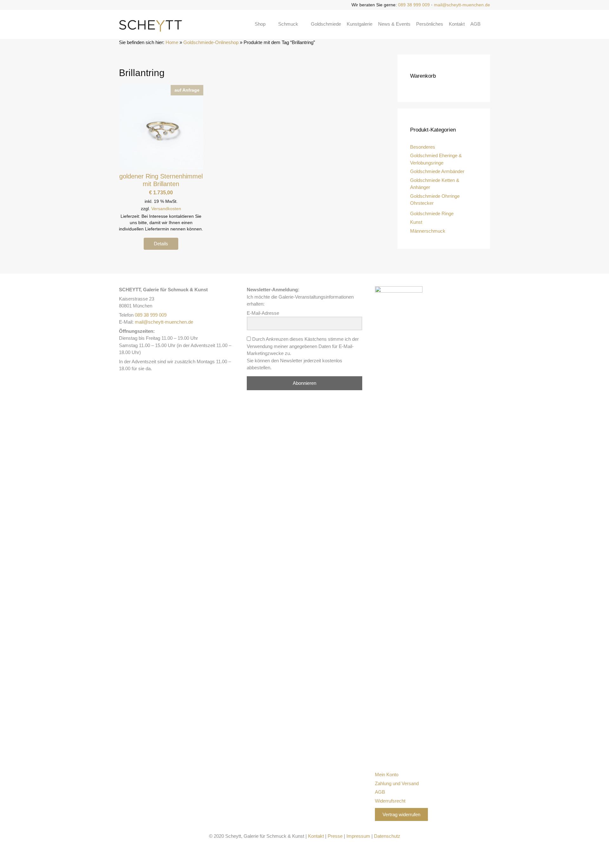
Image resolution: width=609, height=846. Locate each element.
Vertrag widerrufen (401, 814)
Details (161, 243)
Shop (260, 24)
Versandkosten (166, 208)
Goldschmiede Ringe (432, 213)
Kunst (416, 222)
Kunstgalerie (359, 24)
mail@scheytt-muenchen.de (462, 4)
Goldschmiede (326, 24)
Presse (335, 836)
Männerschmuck (427, 231)
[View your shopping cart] (488, 24)
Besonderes (422, 147)
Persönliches (429, 24)
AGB (475, 24)
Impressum (358, 836)
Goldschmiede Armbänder (437, 171)
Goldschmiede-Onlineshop (211, 42)
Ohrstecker (422, 203)
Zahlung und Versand (397, 783)
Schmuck (288, 24)
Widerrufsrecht (390, 801)
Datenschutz (387, 836)
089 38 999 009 (414, 4)
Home (172, 42)
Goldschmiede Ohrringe (435, 196)
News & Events (394, 24)
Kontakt (457, 24)
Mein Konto (386, 774)
